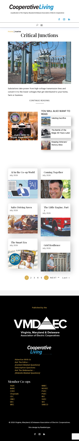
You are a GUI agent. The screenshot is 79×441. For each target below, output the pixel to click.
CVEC (12, 391)
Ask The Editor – (27, 364)
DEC (12, 402)
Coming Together (53, 172)
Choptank (14, 394)
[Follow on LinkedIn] (69, 19)
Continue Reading (39, 100)
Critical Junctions (39, 35)
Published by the (39, 307)
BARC (12, 388)
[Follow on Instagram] (64, 19)
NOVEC (45, 388)
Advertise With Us (23, 359)
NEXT (53, 278)
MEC (12, 404)
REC (43, 396)
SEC (43, 402)
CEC (12, 396)
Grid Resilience (52, 245)
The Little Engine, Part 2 (56, 209)
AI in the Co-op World (23, 172)
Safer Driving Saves (21, 207)
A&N (12, 386)
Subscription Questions (25, 367)
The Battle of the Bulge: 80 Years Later (61, 132)
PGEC (44, 394)
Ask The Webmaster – (27, 372)
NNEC (44, 386)
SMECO (45, 404)
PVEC (44, 391)
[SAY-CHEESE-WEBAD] (23, 139)
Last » (66, 278)
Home (10, 31)
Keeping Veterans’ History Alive (59, 143)
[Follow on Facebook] (59, 19)
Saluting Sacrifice (59, 118)
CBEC (12, 399)
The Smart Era (19, 242)
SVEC (44, 399)
